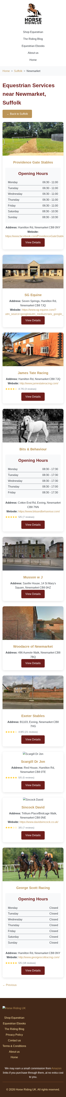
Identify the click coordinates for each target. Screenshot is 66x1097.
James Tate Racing (33, 373)
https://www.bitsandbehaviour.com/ (39, 511)
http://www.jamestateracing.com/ (39, 383)
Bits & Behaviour (33, 449)
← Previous (10, 985)
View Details (33, 242)
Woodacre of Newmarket (33, 646)
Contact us (14, 1040)
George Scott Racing (33, 888)
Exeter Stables (33, 716)
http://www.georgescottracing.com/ (38, 957)
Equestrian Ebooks (33, 46)
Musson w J (33, 577)
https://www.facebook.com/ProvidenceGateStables (35, 236)
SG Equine (33, 295)
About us (33, 52)
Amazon (56, 1068)
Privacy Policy (14, 1034)
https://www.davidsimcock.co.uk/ (39, 822)
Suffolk (18, 71)
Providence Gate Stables (33, 162)
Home (33, 59)
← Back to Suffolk (17, 113)
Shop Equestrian (33, 32)
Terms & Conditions (14, 1046)
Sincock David (33, 807)
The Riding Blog (33, 38)
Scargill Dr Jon (33, 761)
